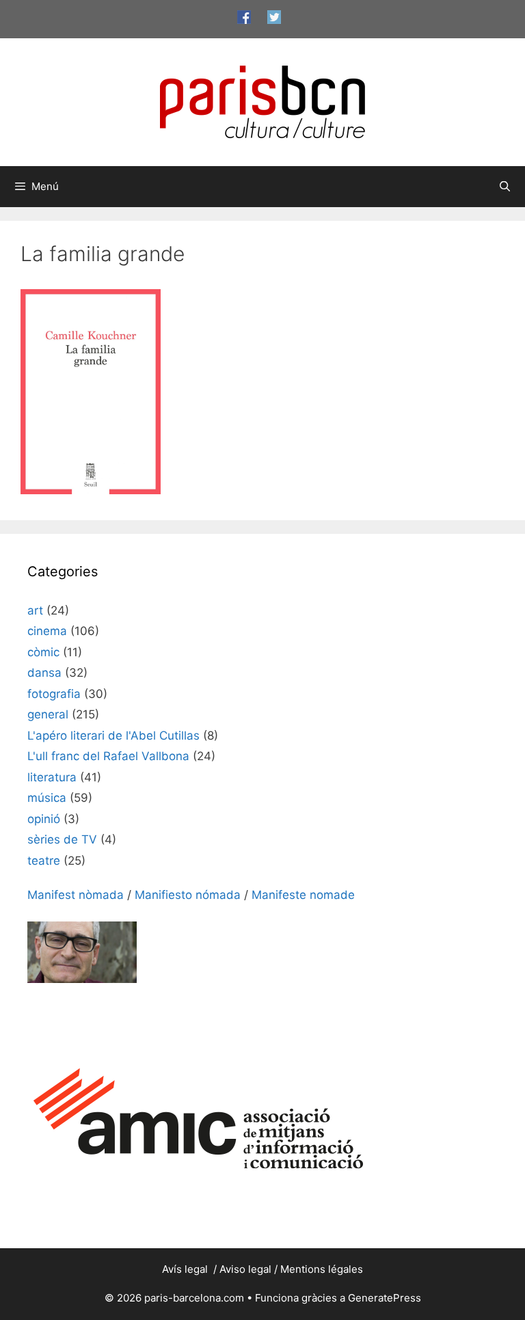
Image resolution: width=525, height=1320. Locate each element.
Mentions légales (321, 1269)
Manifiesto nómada (188, 895)
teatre (43, 860)
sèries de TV (62, 839)
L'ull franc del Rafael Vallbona (108, 756)
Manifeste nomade (303, 895)
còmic (43, 652)
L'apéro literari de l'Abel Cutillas (113, 735)
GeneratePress (384, 1297)
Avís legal (186, 1269)
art (35, 610)
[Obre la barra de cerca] (505, 186)
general (47, 714)
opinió (43, 819)
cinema (47, 631)
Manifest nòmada (75, 895)
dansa (44, 672)
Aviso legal (245, 1269)
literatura (52, 777)
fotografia (54, 694)
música (46, 798)
